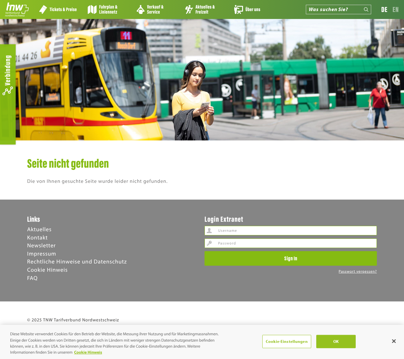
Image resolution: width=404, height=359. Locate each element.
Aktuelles (39, 229)
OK (336, 341)
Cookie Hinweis (47, 269)
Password (209, 243)
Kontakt (37, 237)
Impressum (41, 253)
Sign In (290, 258)
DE (384, 9)
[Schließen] (394, 341)
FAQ (32, 278)
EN (396, 9)
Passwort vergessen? (358, 271)
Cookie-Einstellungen (287, 341)
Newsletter (41, 245)
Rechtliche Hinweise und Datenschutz (77, 261)
